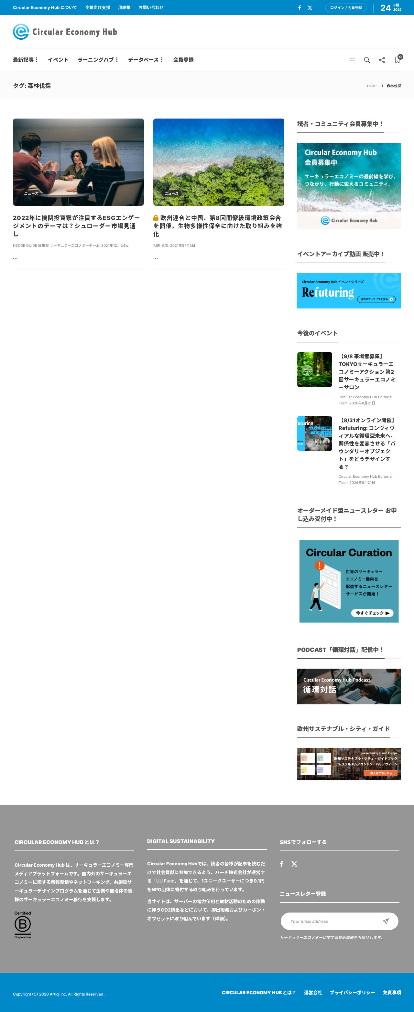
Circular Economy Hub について (45, 7)
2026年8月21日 (362, 403)
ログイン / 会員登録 (346, 7)
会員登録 (183, 60)
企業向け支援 (97, 7)
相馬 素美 (161, 245)
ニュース (31, 193)
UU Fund (165, 880)
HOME (372, 86)
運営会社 (313, 992)
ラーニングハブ (96, 60)
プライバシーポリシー (352, 992)
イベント (58, 60)
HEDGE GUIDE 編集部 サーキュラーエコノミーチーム (56, 245)
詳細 (219, 918)
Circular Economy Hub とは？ (259, 992)
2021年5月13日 (182, 245)
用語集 (124, 7)
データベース (143, 60)
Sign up (386, 921)
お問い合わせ (151, 7)
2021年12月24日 (115, 245)
